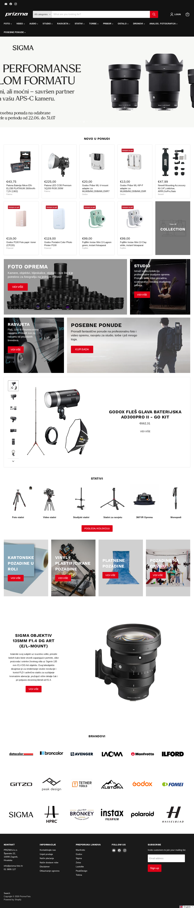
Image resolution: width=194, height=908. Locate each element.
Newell (161, 194)
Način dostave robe (49, 862)
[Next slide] (13, 461)
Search (7, 893)
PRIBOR (107, 23)
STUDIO (47, 23)
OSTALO (122, 23)
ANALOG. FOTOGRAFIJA (162, 23)
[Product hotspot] (140, 657)
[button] (176, 14)
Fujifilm (85, 248)
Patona (9, 194)
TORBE (93, 23)
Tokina (79, 875)
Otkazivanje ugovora (49, 871)
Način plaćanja (47, 858)
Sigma (79, 858)
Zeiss (78, 862)
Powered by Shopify (12, 899)
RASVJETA (63, 23)
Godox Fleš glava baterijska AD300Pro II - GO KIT (145, 414)
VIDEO (20, 23)
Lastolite (80, 866)
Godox (85, 194)
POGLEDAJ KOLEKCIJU (97, 528)
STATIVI (79, 23)
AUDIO (33, 23)
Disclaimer (45, 866)
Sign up (154, 868)
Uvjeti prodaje (46, 854)
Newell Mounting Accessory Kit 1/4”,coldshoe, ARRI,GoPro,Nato (172, 188)
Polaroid (9, 248)
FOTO (7, 23)
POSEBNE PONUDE (14, 32)
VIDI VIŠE (145, 431)
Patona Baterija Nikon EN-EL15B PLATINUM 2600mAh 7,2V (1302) (20, 188)
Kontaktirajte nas (48, 850)
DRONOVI (138, 23)
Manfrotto (80, 850)
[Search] (154, 14)
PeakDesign (81, 871)
